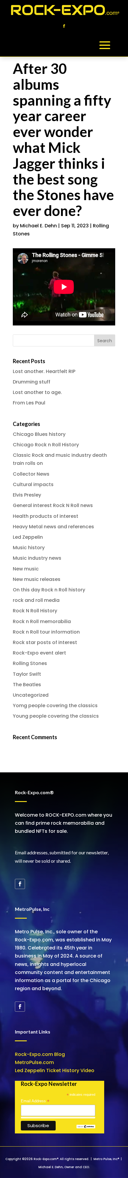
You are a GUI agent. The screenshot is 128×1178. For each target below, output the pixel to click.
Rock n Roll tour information (46, 631)
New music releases (36, 579)
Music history (29, 547)
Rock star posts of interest (45, 642)
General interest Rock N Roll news (53, 505)
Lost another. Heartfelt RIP (44, 371)
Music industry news (37, 558)
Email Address (35, 1101)
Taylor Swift (27, 674)
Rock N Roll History (35, 610)
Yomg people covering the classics (55, 705)
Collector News (31, 474)
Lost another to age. (37, 392)
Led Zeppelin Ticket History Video (54, 1070)
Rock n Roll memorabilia (42, 621)
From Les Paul (29, 402)
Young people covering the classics (56, 716)
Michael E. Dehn (38, 225)
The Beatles (27, 684)
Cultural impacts (33, 484)
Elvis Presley (27, 494)
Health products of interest (45, 516)
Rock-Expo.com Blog (40, 1054)
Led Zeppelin (28, 537)
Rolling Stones (30, 663)
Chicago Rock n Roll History (46, 444)
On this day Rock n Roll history (49, 589)
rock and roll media (36, 600)
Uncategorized (31, 695)
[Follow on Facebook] (64, 26)
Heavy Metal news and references (53, 526)
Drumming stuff (31, 381)
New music (26, 568)
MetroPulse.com (34, 1062)
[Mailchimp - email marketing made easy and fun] (86, 1127)
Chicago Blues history (39, 434)
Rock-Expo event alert (39, 652)
